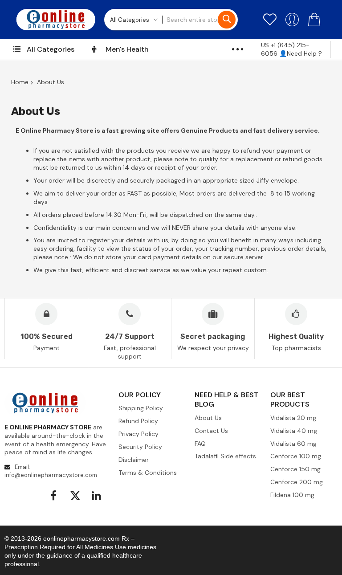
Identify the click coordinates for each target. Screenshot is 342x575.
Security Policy (140, 447)
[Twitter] (75, 495)
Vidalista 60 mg (293, 444)
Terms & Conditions (147, 473)
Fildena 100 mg (292, 495)
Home (19, 82)
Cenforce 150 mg (295, 469)
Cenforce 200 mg (296, 482)
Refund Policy (138, 421)
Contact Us (211, 431)
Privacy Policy (138, 434)
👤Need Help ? (301, 53)
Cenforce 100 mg (295, 456)
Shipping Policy (140, 408)
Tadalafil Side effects (225, 456)
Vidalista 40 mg (293, 431)
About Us (208, 418)
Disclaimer (133, 460)
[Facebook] (53, 495)
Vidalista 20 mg (293, 418)
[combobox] (200, 19)
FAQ (200, 444)
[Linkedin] (97, 495)
